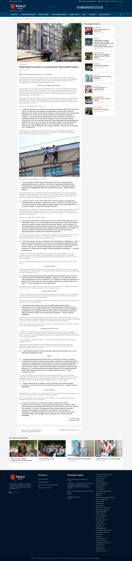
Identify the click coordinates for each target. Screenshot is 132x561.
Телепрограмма (43, 14)
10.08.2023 (21, 69)
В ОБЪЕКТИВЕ (97, 64)
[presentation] (119, 438)
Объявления (100, 1)
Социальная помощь (101, 532)
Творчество (99, 544)
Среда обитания (100, 538)
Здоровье (98, 501)
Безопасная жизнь (101, 483)
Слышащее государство (102, 530)
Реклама (113, 1)
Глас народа (99, 489)
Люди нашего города (99, 52)
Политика (98, 518)
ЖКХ (97, 495)
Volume (101, 7)
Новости (14, 14)
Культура (98, 505)
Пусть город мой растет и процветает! (77, 479)
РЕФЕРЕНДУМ (100, 528)
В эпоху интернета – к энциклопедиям (101, 88)
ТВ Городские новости (59, 14)
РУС (118, 1)
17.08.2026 (96, 102)
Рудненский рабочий (28, 14)
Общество (70, 455)
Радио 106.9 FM (74, 14)
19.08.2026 (96, 80)
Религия (98, 526)
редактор (27, 69)
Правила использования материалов (87, 1)
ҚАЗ (122, 1)
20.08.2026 (96, 48)
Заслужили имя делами (101, 65)
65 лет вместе (99, 476)
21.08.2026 (96, 32)
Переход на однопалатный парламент (80, 458)
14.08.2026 (96, 111)
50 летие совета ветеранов (103, 474)
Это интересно (97, 27)
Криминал (98, 503)
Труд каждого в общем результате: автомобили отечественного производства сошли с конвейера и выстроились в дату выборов (104, 43)
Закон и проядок (98, 107)
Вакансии (107, 1)
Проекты (92, 14)
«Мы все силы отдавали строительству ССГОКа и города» (102, 56)
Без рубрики (99, 481)
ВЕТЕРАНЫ (99, 487)
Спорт (97, 534)
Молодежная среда (98, 96)
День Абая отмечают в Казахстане (68, 430)
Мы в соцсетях (104, 14)
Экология (98, 546)
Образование (22, 64)
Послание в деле (100, 520)
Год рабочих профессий (102, 491)
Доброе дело (99, 493)
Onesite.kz (97, 558)
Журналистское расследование (104, 497)
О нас (84, 14)
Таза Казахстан (100, 540)
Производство (100, 524)
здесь (19, 488)
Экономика (99, 549)
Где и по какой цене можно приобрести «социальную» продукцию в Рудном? (31, 430)
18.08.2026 (96, 91)
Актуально (96, 38)
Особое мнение (100, 516)
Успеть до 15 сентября (101, 109)
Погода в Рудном (52, 7)
